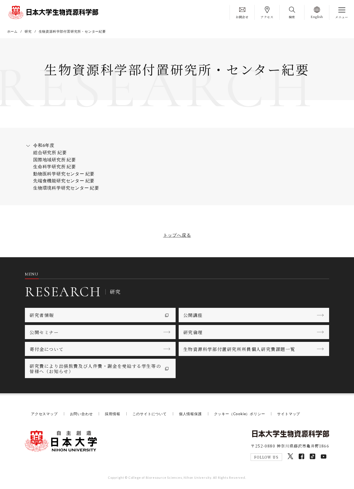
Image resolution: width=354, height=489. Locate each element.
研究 (28, 31)
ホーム (12, 31)
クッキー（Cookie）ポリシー (239, 414)
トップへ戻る (177, 235)
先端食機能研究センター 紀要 (64, 180)
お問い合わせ (81, 414)
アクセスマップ (44, 414)
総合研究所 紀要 (50, 152)
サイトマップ (288, 414)
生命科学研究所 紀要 (54, 166)
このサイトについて (149, 414)
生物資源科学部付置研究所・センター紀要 (72, 31)
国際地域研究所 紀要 (54, 159)
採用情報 (112, 414)
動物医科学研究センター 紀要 (64, 173)
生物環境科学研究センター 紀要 (66, 187)
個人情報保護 (190, 414)
